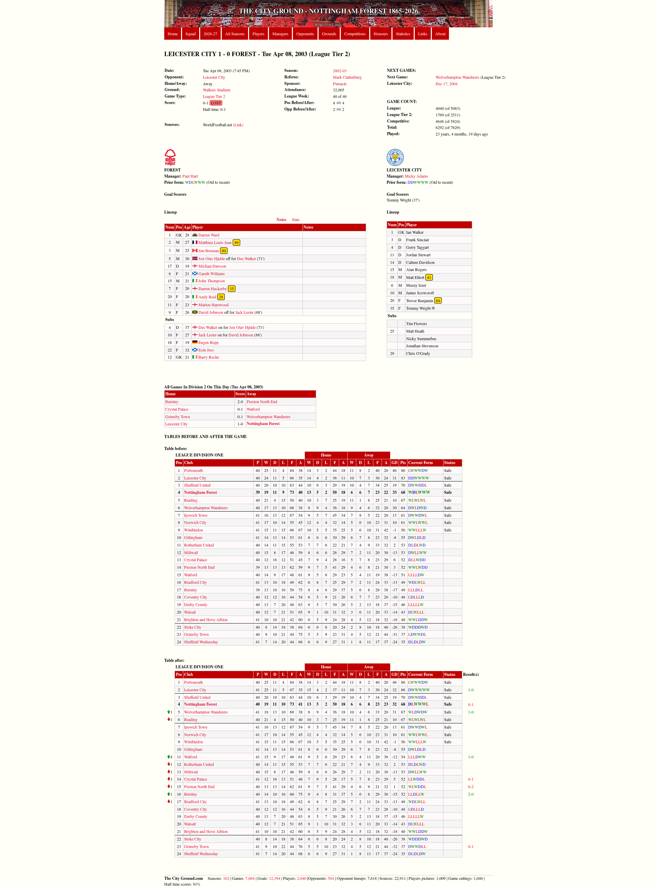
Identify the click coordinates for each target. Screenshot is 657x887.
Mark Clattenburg (347, 77)
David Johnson (210, 312)
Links (422, 33)
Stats (296, 219)
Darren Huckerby (212, 288)
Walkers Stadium (216, 89)
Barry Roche (208, 357)
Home (173, 33)
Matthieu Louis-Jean (214, 242)
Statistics (403, 33)
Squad (190, 33)
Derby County (195, 604)
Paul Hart (190, 176)
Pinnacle (340, 83)
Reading (190, 500)
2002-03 (340, 70)
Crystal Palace (176, 409)
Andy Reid (206, 296)
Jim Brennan (208, 250)
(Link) (238, 124)
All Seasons (235, 33)
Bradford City (195, 582)
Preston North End (262, 401)
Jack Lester (244, 312)
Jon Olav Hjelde (211, 258)
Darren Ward (208, 234)
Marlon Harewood (213, 304)
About (440, 33)
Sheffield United (197, 485)
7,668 (250, 878)
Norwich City (195, 522)
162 (226, 878)
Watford (253, 409)
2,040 (301, 878)
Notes (281, 219)
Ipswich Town (195, 515)
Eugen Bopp (208, 342)
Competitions (355, 33)
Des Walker (246, 258)
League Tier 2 (214, 96)
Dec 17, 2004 (447, 83)
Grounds (329, 33)
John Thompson (211, 280)
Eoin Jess (205, 349)
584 (331, 878)
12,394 (274, 878)
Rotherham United (199, 545)
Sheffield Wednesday (201, 641)
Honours (381, 33)
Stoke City (192, 627)
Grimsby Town (177, 416)
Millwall (191, 552)
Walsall (190, 612)
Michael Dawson (211, 266)
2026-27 (210, 33)
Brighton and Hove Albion (206, 619)
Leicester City (214, 77)
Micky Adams (416, 176)
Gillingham (193, 537)
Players (259, 33)
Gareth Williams (211, 273)
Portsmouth (193, 470)
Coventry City (195, 597)
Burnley (171, 401)
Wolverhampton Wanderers (457, 77)
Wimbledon (193, 529)
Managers (280, 33)
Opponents (305, 33)
